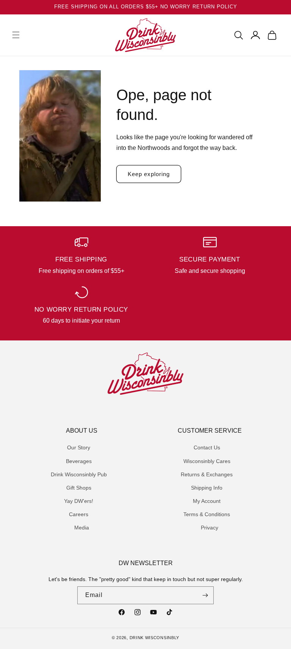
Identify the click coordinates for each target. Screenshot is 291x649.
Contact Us (207, 447)
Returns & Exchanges (207, 474)
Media (81, 528)
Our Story (78, 447)
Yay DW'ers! (78, 501)
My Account (207, 501)
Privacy (209, 528)
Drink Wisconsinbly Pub (79, 474)
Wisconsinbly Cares (206, 461)
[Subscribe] (205, 595)
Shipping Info (206, 488)
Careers (78, 514)
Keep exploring (149, 174)
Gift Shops (78, 488)
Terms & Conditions (206, 514)
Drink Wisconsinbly (155, 637)
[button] (16, 35)
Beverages (79, 461)
